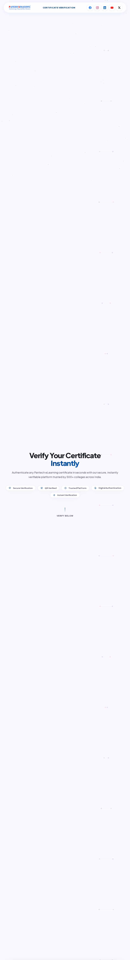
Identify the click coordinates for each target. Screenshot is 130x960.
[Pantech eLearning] (19, 8)
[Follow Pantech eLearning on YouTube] (112, 8)
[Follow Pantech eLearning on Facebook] (90, 8)
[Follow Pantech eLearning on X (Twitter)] (119, 8)
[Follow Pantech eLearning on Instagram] (97, 8)
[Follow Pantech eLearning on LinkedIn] (105, 8)
